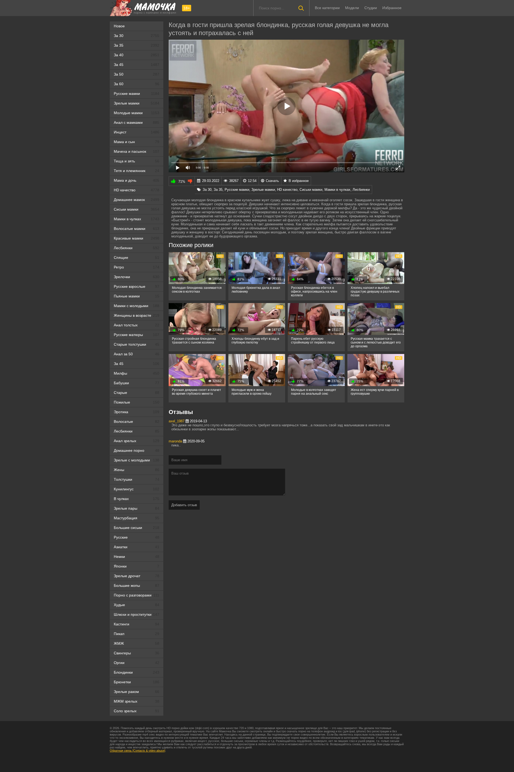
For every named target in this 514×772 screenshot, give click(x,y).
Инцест (136, 132)
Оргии (136, 663)
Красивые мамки (136, 238)
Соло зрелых (136, 711)
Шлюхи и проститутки (136, 614)
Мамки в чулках (136, 219)
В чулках (136, 499)
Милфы (136, 373)
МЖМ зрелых (136, 701)
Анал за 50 (136, 354)
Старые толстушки (136, 344)
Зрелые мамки (136, 103)
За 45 (136, 64)
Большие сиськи (136, 527)
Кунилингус (136, 489)
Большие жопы (136, 585)
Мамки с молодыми (136, 306)
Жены (136, 470)
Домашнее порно (136, 450)
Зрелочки (136, 277)
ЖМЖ (136, 643)
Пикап (136, 634)
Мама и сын (136, 142)
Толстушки (136, 479)
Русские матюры (136, 335)
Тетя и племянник (136, 171)
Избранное (392, 8)
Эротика (136, 412)
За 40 (136, 55)
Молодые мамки (136, 113)
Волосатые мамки (136, 228)
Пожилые (136, 402)
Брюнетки (136, 682)
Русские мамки (136, 93)
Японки (136, 566)
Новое (119, 26)
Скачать (272, 181)
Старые (136, 392)
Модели (352, 8)
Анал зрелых (136, 441)
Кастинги (136, 624)
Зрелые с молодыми (136, 460)
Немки (136, 556)
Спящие (136, 257)
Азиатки (136, 547)
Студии (370, 8)
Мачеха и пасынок (136, 151)
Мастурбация (136, 518)
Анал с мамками (136, 122)
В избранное (299, 181)
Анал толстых (136, 325)
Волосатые (136, 421)
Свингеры (136, 653)
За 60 (136, 84)
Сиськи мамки (136, 209)
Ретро (136, 267)
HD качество (136, 190)
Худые (136, 605)
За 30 (136, 35)
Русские (136, 537)
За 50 (136, 74)
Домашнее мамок (136, 199)
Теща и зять (136, 161)
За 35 (136, 45)
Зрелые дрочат (136, 576)
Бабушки (136, 383)
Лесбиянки (136, 248)
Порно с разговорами (136, 595)
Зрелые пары (136, 508)
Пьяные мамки (136, 296)
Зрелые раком (136, 691)
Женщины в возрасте (136, 315)
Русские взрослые (136, 286)
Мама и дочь (136, 180)
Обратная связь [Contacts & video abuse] (137, 750)
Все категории (327, 8)
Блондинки (136, 672)
